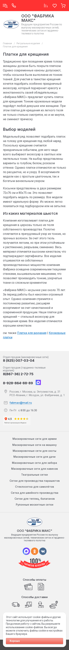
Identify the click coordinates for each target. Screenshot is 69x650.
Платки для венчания (31, 333)
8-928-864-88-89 (18, 383)
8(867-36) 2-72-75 (18, 374)
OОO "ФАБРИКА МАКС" (37, 18)
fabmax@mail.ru (21, 402)
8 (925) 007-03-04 (18, 360)
